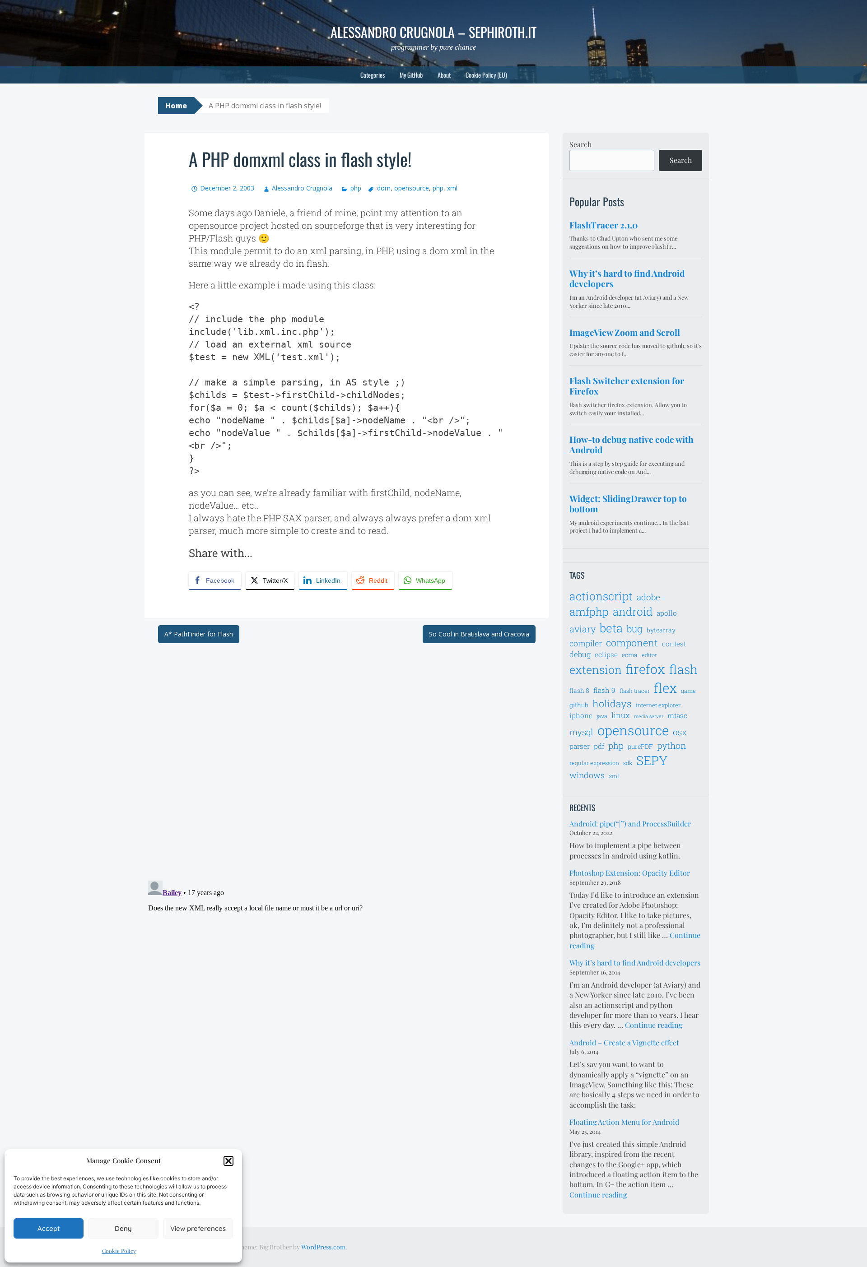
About (444, 74)
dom (384, 188)
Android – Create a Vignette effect (624, 1042)
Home (176, 106)
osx (680, 732)
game (688, 690)
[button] (228, 1160)
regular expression (594, 762)
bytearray (661, 630)
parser (579, 746)
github (578, 705)
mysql (581, 732)
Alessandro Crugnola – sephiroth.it (433, 32)
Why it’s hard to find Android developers (634, 962)
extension (595, 669)
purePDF (640, 746)
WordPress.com (323, 1247)
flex (665, 687)
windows (587, 775)
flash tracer (635, 690)
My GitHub (411, 74)
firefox (645, 669)
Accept (48, 1228)
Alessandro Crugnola (302, 188)
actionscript (601, 596)
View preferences (198, 1228)
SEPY (652, 760)
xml (452, 188)
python (671, 745)
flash (683, 669)
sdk (627, 762)
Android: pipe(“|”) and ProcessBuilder (630, 823)
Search (580, 144)
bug (635, 628)
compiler (585, 643)
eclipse (606, 654)
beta (611, 628)
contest (674, 643)
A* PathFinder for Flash (198, 634)
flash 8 (579, 690)
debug (580, 654)
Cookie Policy (119, 1250)
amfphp (589, 611)
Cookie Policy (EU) (486, 74)
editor (649, 655)
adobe (648, 597)
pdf (599, 746)
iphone (580, 715)
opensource (411, 188)
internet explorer (658, 705)
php (355, 188)
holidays (612, 703)
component (632, 642)
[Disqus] (346, 756)
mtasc (677, 715)
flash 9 (604, 690)
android (633, 611)
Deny (123, 1228)
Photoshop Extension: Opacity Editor (629, 872)
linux (620, 715)
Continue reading (653, 1025)
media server (648, 716)
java (602, 715)
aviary (582, 629)
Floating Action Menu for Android (624, 1122)
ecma (630, 654)
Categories (372, 74)
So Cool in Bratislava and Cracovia (479, 634)
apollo (667, 612)
